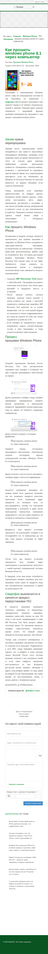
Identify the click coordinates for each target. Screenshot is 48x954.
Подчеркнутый (18, 751)
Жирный (8, 751)
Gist (7, 760)
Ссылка (24, 751)
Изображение (29, 751)
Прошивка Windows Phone (23, 62)
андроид (9, 102)
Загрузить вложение (16, 784)
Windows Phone (30, 36)
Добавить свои (33, 691)
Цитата (24, 755)
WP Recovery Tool (26, 279)
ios (16, 102)
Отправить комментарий (33, 803)
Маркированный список (7, 755)
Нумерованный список (12, 755)
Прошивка (8, 39)
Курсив (13, 751)
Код (29, 755)
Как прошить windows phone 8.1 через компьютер (23, 53)
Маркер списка (17, 755)
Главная (17, 36)
